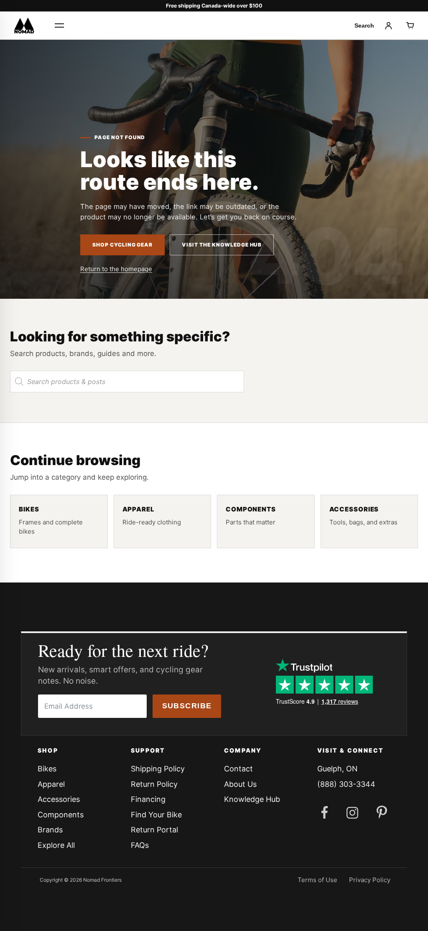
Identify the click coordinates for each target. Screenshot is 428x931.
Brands (50, 829)
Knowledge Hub (252, 799)
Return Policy (154, 784)
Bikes (47, 768)
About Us (240, 784)
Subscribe (187, 706)
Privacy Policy (369, 880)
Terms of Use (317, 880)
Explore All (56, 845)
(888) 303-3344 (346, 784)
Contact (238, 768)
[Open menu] (59, 25)
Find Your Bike (156, 814)
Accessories (59, 799)
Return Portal (154, 829)
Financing (148, 799)
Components (61, 814)
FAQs (140, 845)
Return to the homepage (116, 269)
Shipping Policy (158, 768)
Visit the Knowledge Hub (222, 245)
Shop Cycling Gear (122, 245)
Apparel (51, 784)
